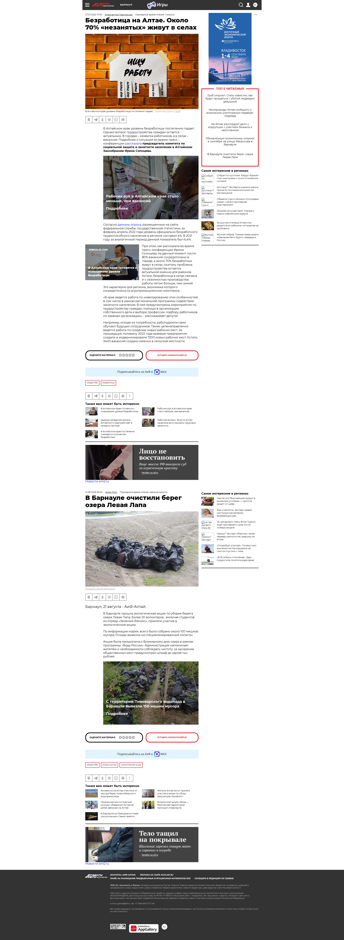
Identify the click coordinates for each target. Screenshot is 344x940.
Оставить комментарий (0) (172, 355)
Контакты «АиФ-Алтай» (123, 875)
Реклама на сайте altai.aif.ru (156, 875)
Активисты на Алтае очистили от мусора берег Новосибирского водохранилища (119, 793)
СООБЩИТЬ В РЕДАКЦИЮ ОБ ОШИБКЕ (214, 878)
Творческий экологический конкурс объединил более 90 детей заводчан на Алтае (117, 805)
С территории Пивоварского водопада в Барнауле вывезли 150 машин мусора (145, 703)
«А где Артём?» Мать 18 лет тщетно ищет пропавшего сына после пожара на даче (236, 524)
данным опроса (129, 224)
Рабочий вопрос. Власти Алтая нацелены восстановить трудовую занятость (176, 423)
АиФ (177, 111)
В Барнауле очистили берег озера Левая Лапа (230, 156)
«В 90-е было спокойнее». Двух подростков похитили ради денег (236, 558)
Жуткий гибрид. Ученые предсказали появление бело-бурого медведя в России (238, 237)
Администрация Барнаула (100, 588)
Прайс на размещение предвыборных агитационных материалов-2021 (150, 878)
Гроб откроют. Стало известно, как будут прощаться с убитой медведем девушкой (230, 98)
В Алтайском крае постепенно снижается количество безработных (118, 434)
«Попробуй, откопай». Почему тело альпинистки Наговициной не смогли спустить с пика (236, 548)
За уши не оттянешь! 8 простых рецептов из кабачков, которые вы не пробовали (238, 225)
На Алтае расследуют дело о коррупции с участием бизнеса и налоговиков (230, 127)
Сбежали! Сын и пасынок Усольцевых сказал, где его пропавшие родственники (238, 202)
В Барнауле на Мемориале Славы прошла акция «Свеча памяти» (119, 815)
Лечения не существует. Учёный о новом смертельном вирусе (235, 212)
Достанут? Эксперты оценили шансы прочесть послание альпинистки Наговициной (237, 190)
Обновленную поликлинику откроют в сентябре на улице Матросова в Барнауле (230, 141)
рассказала (133, 143)
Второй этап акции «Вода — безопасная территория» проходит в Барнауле (173, 805)
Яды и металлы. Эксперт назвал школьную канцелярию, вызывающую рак (234, 513)
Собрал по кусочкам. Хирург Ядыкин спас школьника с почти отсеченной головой (237, 178)
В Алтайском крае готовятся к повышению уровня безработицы (119, 410)
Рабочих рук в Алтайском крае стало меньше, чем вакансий (142, 198)
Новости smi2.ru (97, 481)
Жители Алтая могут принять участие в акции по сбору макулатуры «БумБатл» (173, 793)
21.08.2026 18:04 (93, 492)
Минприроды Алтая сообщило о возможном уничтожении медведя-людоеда (230, 112)
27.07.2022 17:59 (93, 14)
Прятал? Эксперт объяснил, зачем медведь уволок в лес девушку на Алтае (236, 536)
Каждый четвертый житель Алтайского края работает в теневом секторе (116, 423)
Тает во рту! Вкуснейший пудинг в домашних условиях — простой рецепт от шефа (236, 501)
